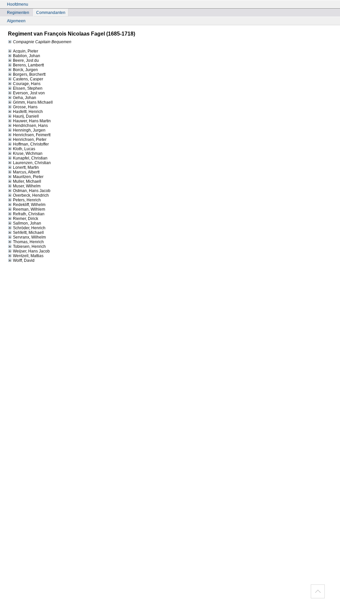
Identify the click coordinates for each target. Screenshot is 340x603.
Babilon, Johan (26, 55)
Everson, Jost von (29, 93)
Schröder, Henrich (29, 228)
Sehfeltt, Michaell (28, 232)
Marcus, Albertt (26, 172)
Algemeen (16, 21)
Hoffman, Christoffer (31, 144)
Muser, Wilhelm (27, 186)
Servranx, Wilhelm (29, 237)
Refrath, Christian (28, 214)
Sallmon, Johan (27, 223)
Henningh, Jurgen (29, 130)
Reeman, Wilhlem (29, 209)
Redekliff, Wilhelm (29, 204)
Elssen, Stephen (27, 88)
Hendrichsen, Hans (30, 125)
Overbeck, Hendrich (31, 195)
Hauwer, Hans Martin (32, 121)
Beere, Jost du (26, 60)
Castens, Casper (28, 79)
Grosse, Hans (25, 107)
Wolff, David (24, 260)
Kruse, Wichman (27, 153)
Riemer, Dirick (25, 218)
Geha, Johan (24, 97)
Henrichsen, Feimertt (31, 135)
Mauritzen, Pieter (28, 176)
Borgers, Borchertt (29, 74)
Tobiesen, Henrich (29, 246)
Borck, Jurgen (25, 69)
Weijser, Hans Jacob (31, 251)
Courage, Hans (27, 83)
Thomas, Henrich (28, 242)
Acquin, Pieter (25, 51)
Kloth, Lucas (24, 149)
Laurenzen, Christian (32, 162)
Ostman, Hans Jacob (31, 190)
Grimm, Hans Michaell (33, 102)
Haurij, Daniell (26, 116)
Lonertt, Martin (26, 167)
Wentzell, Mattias (28, 255)
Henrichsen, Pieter (29, 139)
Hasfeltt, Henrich (28, 111)
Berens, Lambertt (28, 65)
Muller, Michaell (27, 181)
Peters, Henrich (27, 200)
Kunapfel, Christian (30, 158)
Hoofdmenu (17, 4)
